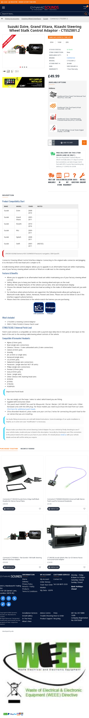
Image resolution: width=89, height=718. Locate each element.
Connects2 (71, 58)
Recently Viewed (27, 449)
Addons (52, 88)
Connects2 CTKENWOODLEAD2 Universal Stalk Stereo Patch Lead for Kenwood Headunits (66, 500)
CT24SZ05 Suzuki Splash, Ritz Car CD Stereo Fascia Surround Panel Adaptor (64, 559)
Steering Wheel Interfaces (31, 19)
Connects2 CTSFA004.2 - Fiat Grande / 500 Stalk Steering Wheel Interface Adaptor (22, 559)
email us (63, 435)
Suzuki (45, 19)
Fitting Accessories (12, 19)
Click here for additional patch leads (21, 409)
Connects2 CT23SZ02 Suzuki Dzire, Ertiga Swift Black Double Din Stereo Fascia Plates (21, 500)
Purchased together (9, 449)
